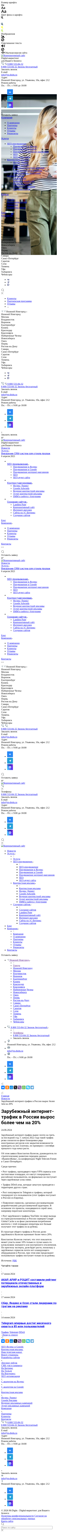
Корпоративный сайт (24, 181)
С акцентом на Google (12, 1387)
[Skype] (28, 1087)
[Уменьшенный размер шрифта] (2, 5)
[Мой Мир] (11, 1087)
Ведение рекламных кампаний (16, 1403)
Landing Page (19, 178)
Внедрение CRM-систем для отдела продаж (25, 453)
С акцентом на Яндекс (12, 1381)
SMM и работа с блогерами (27, 173)
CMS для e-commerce (11, 1365)
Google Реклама (9, 1400)
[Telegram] (8, 282)
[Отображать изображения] (3, 37)
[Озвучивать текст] (3, 46)
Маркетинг (12, 205)
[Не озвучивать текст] (2, 50)
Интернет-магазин (22, 184)
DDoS (22, 1332)
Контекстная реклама (18, 159)
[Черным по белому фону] (2, 18)
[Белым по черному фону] (2, 21)
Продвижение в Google (25, 149)
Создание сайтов (16, 176)
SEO (15, 154)
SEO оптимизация (10, 1376)
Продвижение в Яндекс (25, 146)
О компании (13, 122)
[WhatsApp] (24, 1087)
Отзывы (11, 130)
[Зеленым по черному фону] (2, 31)
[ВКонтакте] (8, 279)
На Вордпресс (8, 1373)
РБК (14, 1260)
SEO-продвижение (17, 143)
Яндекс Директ (21, 162)
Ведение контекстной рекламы (28, 168)
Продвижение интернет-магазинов (31, 151)
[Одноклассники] (7, 1087)
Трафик (5, 1332)
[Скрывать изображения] (2, 40)
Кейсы (5, 194)
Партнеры (12, 125)
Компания (6, 117)
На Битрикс (7, 1368)
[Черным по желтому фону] (2, 28)
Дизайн (11, 199)
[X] (15, 1087)
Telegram (13, 1332)
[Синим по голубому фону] (2, 24)
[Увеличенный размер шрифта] (3, 12)
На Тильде (6, 1371)
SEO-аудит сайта (21, 157)
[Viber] (19, 1087)
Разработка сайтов (16, 207)
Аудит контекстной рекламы (27, 170)
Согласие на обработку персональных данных (24, 1517)
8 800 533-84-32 (15, 64)
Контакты (7, 215)
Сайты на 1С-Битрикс (24, 186)
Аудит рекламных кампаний (15, 1405)
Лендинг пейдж (9, 1363)
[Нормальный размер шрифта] (3, 8)
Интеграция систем (17, 202)
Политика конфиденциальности (17, 1516)
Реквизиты (12, 133)
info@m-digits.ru (9, 75)
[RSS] (2, 1093)
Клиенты (11, 128)
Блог (3, 212)
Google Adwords (21, 165)
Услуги (5, 138)
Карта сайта (7, 1521)
